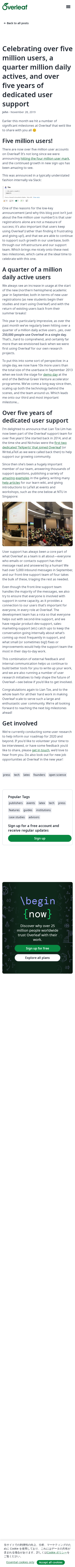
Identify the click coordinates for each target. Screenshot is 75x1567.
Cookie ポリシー (57, 1552)
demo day (50, 374)
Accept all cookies (50, 1562)
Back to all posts (16, 23)
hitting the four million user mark (45, 158)
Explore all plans (37, 958)
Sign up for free (37, 948)
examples (22, 478)
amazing (8, 478)
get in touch (40, 750)
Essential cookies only (20, 1562)
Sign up (39, 838)
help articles (11, 482)
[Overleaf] (14, 6)
